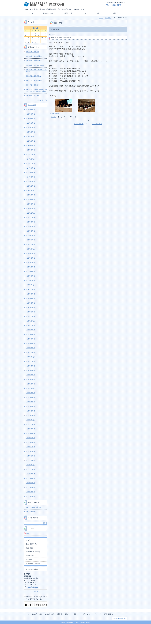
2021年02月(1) (30, 262)
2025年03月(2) (30, 145)
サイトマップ (97, 614)
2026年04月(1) (30, 118)
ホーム (31, 13)
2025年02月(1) (30, 150)
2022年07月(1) (30, 226)
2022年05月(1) (30, 231)
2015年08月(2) (30, 433)
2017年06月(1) (30, 370)
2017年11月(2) (30, 357)
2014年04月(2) (30, 487)
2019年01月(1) (30, 312)
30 (32, 42)
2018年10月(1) (30, 325)
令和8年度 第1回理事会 (34, 61)
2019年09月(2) (30, 294)
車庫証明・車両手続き (33, 552)
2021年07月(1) (30, 253)
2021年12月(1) (30, 244)
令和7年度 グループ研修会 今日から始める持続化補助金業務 (36, 90)
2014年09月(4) (30, 474)
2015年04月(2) (30, 447)
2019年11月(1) (30, 285)
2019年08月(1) (30, 298)
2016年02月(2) (30, 411)
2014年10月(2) (30, 469)
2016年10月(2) (30, 393)
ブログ (35, 592)
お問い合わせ (116, 13)
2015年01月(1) (30, 456)
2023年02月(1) (30, 204)
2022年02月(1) (30, 235)
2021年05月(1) (30, 258)
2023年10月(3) (30, 195)
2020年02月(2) (30, 280)
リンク (84, 13)
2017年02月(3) (30, 379)
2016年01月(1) (30, 415)
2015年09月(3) (30, 429)
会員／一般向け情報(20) (33, 507)
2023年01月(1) (30, 208)
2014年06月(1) (30, 478)
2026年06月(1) (30, 114)
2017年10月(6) (30, 361)
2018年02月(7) (30, 348)
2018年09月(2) (30, 330)
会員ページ (100, 13)
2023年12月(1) (30, 186)
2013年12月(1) (30, 492)
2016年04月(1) (30, 406)
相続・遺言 (29, 548)
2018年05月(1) (30, 343)
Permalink (53, 117)
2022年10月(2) (30, 217)
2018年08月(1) (30, 334)
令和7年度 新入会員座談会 (35, 65)
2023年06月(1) (30, 199)
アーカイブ (32, 105)
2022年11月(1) (30, 213)
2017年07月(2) (30, 366)
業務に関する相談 (48, 13)
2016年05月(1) (30, 402)
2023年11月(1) (30, 190)
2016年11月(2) (30, 388)
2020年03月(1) (30, 276)
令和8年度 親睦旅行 (32, 52)
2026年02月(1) (30, 127)
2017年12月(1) (30, 352)
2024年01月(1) (30, 181)
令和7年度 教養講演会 (33, 76)
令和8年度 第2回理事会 (34, 56)
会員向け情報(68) (31, 511)
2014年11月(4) (30, 465)
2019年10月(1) (30, 289)
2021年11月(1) (30, 249)
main (87, 123)
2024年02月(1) (30, 177)
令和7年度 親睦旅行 (32, 85)
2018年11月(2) (30, 321)
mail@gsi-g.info (33, 587)
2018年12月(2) (30, 316)
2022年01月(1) (30, 240)
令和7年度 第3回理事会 (34, 80)
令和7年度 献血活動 (32, 95)
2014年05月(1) (30, 483)
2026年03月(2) (30, 123)
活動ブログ (108, 18)
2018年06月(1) (30, 339)
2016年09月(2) (30, 397)
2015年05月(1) (30, 442)
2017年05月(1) (30, 375)
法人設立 (29, 540)
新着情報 (59, 614)
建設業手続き (30, 555)
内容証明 (29, 559)
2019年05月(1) (30, 303)
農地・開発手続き (31, 544)
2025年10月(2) (30, 141)
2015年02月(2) (30, 451)
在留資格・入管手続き (33, 563)
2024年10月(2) (30, 163)
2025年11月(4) (30, 136)
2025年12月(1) (30, 132)
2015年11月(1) (30, 420)
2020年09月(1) (30, 271)
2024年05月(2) (30, 172)
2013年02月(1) (30, 496)
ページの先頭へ (119, 618)
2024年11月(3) (30, 159)
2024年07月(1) (30, 168)
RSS (27, 533)
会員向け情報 (54, 113)
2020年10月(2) (30, 267)
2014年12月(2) (30, 460)
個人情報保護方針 (109, 614)
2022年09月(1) (30, 222)
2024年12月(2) (30, 154)
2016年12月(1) (30, 384)
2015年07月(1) (30, 438)
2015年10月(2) (30, 424)
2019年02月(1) (30, 307)
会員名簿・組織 (67, 13)
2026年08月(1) (30, 109)
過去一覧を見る (42, 100)
